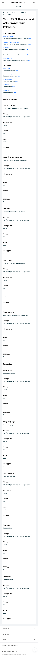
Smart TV (19, 7)
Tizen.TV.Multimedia (25, 15)
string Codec (6, 68)
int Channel (6, 90)
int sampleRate (7, 58)
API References (14, 13)
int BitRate (6, 85)
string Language (7, 74)
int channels (6, 53)
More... (30, 38)
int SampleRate (7, 79)
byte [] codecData (8, 37)
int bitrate (5, 47)
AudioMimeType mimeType (11, 42)
